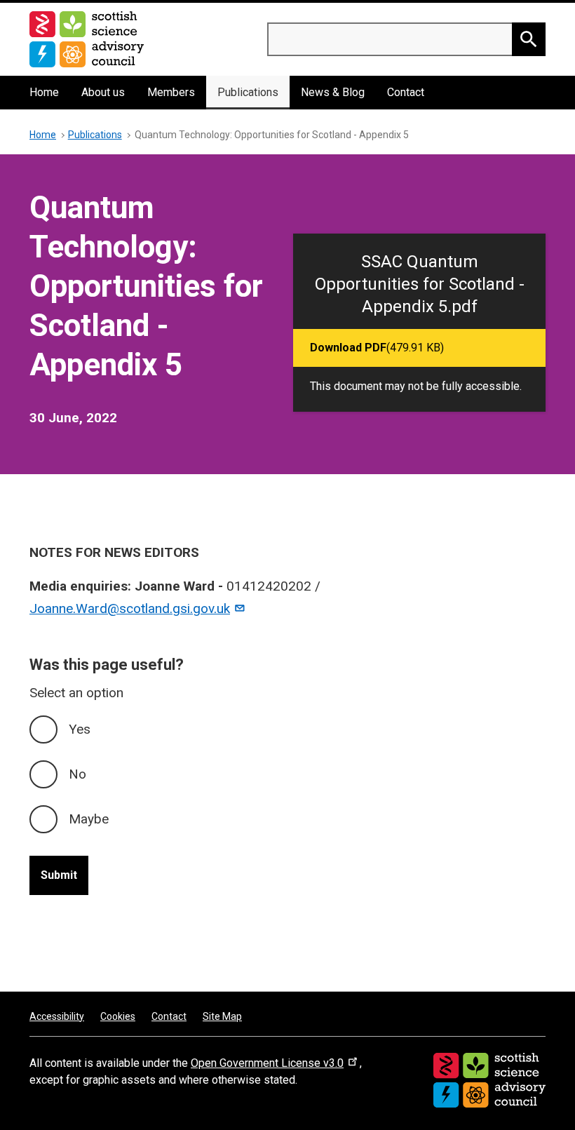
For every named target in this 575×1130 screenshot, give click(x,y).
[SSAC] (489, 1080)
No (77, 774)
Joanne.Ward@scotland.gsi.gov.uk (129, 608)
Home (44, 92)
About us (103, 92)
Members (171, 92)
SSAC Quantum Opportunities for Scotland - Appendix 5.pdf (420, 284)
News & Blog (333, 92)
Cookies (117, 1016)
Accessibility (56, 1016)
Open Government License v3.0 (267, 1063)
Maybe (89, 819)
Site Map (222, 1016)
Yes (79, 729)
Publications (247, 92)
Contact (405, 92)
